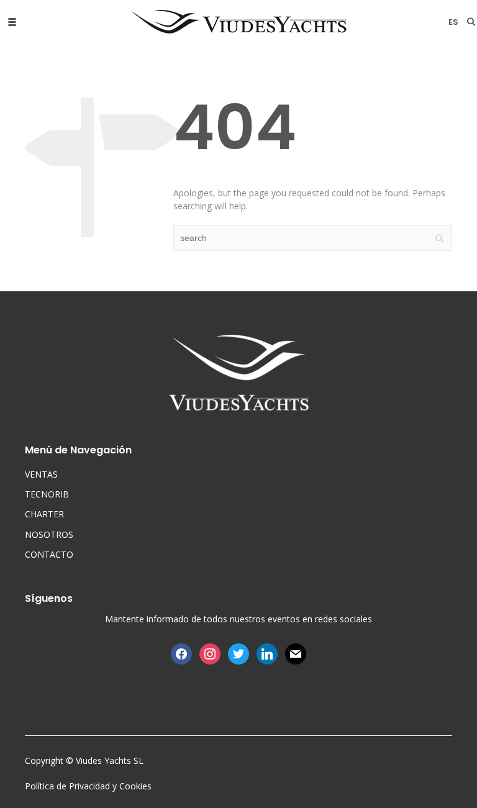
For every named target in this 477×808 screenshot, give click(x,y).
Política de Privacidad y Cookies (88, 786)
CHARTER (44, 514)
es (453, 22)
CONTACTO (49, 554)
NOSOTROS (49, 534)
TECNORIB (47, 494)
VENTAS (41, 474)
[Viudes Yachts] (239, 21)
